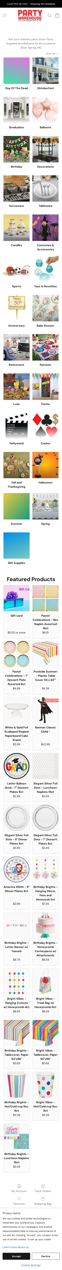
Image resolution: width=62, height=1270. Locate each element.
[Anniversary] (16, 308)
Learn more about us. (16, 1247)
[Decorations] (45, 149)
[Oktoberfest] (45, 70)
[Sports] (16, 269)
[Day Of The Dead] (16, 70)
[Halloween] (45, 465)
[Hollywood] (16, 426)
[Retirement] (16, 347)
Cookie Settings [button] (31, 1265)
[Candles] (16, 227)
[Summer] (16, 506)
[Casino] (45, 426)
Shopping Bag (42, 1204)
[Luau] (16, 386)
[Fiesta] (45, 386)
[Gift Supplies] (16, 545)
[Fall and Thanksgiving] (16, 465)
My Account (19, 1191)
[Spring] (45, 506)
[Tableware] (45, 188)
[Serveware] (16, 188)
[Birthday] (16, 149)
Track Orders (43, 1191)
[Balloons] (45, 110)
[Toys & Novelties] (45, 269)
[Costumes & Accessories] (45, 227)
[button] (31, 15)
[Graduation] (16, 110)
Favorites (19, 1204)
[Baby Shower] (45, 308)
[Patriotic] (45, 347)
